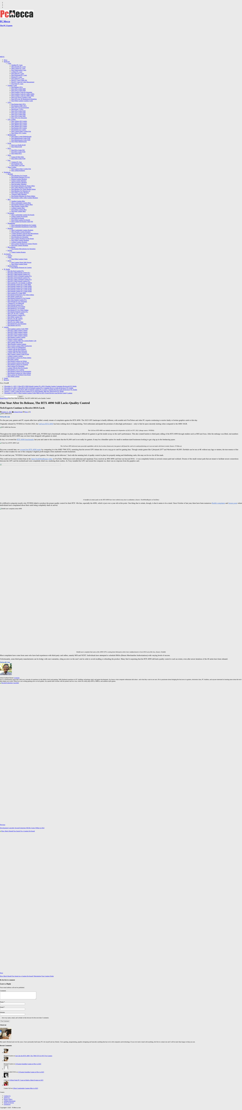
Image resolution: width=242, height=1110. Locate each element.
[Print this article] (9, 417)
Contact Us (7, 1096)
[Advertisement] (121, 41)
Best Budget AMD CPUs (19, 106)
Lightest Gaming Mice (18, 208)
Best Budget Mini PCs (14, 320)
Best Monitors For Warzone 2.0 (20, 191)
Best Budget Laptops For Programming (19, 371)
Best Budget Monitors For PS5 (20, 177)
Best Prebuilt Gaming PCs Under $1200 (20, 289)
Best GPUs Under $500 (18, 90)
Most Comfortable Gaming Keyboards (22, 215)
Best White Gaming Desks (19, 264)
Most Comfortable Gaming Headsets (22, 230)
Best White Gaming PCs (15, 317)
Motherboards (12, 135)
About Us (7, 1097)
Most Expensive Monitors (19, 182)
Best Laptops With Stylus (15, 342)
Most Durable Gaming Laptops (17, 344)
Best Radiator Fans (17, 164)
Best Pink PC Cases (17, 84)
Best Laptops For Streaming (16, 366)
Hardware (7, 61)
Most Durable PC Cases (18, 67)
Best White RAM (16, 146)
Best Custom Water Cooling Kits (21, 131)
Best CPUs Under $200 (18, 112)
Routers (10, 250)
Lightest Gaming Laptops (15, 356)
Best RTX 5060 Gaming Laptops (17, 335)
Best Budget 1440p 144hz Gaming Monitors (24, 198)
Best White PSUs (16, 153)
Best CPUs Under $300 (18, 114)
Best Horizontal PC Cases (19, 75)
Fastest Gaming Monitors (18, 181)
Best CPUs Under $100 (18, 111)
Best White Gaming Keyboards (20, 220)
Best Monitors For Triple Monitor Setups (23, 189)
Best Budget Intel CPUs (18, 104)
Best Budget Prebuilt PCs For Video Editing (21, 295)
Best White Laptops (13, 376)
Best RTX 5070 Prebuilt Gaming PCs (19, 278)
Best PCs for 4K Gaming (15, 318)
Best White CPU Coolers (18, 133)
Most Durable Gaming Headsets (21, 232)
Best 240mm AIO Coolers (19, 123)
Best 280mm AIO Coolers (19, 124)
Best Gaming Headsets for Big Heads (22, 238)
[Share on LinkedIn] (4, 417)
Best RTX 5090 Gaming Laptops (17, 330)
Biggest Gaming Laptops (15, 339)
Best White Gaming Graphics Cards (22, 101)
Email (2, 1007)
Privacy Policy (8, 1099)
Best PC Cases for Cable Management (22, 82)
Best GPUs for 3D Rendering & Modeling (24, 99)
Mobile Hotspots (12, 266)
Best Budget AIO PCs (14, 325)
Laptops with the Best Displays (17, 349)
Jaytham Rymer (17, 412)
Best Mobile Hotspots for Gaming (21, 267)
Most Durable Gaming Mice (19, 206)
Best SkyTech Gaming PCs (16, 271)
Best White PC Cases (17, 78)
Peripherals (7, 172)
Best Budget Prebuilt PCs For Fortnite (19, 298)
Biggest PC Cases (16, 77)
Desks (9, 261)
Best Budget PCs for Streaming (17, 323)
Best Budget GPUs (17, 87)
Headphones (11, 223)
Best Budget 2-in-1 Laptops (16, 369)
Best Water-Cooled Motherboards (21, 136)
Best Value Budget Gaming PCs (17, 300)
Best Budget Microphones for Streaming (23, 249)
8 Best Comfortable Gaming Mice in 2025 (25, 1088)
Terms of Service (9, 1102)
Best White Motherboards (19, 141)
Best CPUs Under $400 (18, 116)
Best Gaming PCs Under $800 (17, 293)
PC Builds (7, 269)
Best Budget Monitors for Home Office (23, 186)
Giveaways (7, 1104)
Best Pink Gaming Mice (18, 211)
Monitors (10, 174)
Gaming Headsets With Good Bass (21, 235)
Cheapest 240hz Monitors (19, 194)
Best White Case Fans (17, 165)
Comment (3, 991)
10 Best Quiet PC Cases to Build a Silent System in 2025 (26, 1080)
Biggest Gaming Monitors (19, 179)
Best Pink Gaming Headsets (19, 245)
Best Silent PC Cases (17, 73)
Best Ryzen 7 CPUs (17, 109)
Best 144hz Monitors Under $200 (21, 187)
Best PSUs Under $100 (18, 152)
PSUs (9, 148)
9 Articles (16, 678)
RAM (9, 143)
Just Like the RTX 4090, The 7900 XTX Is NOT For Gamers (33, 1056)
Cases (9, 63)
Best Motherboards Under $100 (20, 138)
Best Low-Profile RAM (18, 145)
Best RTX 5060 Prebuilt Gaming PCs (19, 281)
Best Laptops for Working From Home (19, 375)
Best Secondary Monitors (18, 184)
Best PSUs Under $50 (18, 150)
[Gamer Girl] (6, 1085)
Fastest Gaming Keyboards (19, 216)
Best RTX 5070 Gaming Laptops (17, 334)
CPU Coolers (12, 119)
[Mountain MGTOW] (6, 1069)
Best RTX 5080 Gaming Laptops (17, 332)
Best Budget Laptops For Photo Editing (19, 358)
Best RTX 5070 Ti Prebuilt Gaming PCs (20, 276)
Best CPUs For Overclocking (20, 107)
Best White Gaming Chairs (19, 259)
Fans (9, 160)
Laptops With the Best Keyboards (18, 368)
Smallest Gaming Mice (18, 201)
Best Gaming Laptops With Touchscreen (20, 346)
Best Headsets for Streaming (19, 237)
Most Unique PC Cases (18, 68)
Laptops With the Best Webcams (17, 351)
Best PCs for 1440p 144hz (15, 322)
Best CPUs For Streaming (19, 118)
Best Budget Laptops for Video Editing (19, 373)
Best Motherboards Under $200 (20, 140)
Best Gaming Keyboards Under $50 (22, 221)
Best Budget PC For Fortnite (16, 308)
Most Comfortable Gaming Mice (21, 203)
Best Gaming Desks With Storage (21, 262)
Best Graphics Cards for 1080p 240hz (22, 95)
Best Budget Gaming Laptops (16, 337)
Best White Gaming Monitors (20, 192)
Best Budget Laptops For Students (18, 364)
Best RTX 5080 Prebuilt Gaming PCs (19, 274)
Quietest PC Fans (16, 162)
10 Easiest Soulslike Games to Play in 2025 (28, 1064)
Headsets (10, 228)
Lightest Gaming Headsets (19, 242)
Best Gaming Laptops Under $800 (18, 329)
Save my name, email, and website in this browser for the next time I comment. (25, 1018)
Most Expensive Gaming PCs (16, 315)
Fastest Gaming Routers (18, 252)
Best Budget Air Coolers (18, 129)
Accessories (7, 254)
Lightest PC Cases (16, 72)
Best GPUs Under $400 (18, 89)
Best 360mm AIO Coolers (19, 126)
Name (2, 1002)
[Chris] (6, 1077)
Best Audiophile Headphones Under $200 (23, 226)
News (5, 60)
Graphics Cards (12, 85)
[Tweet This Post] (2, 417)
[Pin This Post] (5, 417)
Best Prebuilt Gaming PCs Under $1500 (20, 288)
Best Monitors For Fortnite (19, 175)
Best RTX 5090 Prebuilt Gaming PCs (19, 272)
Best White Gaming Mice (19, 209)
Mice (9, 199)
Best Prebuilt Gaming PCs (15, 305)
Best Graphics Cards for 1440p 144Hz (22, 94)
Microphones (11, 247)
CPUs (9, 102)
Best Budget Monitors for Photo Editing (23, 196)
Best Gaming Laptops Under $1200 (18, 354)
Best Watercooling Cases (18, 70)
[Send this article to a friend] (7, 417)
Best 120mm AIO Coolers (19, 121)
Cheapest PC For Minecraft (16, 303)
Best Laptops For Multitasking (17, 347)
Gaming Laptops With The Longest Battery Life (22, 341)
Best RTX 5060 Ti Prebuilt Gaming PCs (20, 279)
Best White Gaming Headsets (20, 240)
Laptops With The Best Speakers (17, 352)
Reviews (6, 380)
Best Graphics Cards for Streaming (21, 92)
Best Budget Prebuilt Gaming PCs (18, 312)
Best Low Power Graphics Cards (21, 97)
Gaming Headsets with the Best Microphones (24, 233)
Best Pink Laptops (13, 359)
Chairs (9, 257)
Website (2, 1012)
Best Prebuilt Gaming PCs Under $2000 (20, 286)
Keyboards (11, 213)
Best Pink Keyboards (17, 218)
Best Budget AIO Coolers (19, 128)
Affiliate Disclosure (9, 1101)
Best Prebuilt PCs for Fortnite (16, 306)
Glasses (10, 255)
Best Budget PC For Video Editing (18, 310)
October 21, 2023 (6, 412)
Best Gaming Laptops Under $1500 (18, 363)
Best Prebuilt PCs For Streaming (17, 301)
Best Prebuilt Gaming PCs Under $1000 (20, 291)
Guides (6, 378)
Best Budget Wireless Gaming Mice (22, 204)
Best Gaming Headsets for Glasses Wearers (24, 244)
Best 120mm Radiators (18, 170)
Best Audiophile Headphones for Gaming (23, 225)
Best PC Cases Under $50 (19, 80)
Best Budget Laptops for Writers (17, 361)
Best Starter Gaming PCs (15, 296)
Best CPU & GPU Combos (16, 313)
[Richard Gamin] (6, 1052)
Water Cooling (12, 167)
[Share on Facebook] (0, 417)
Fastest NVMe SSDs (17, 157)
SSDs (9, 155)
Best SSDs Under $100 (18, 158)
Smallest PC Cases (16, 65)
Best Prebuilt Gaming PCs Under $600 (19, 284)
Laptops (6, 327)
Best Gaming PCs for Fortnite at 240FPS (20, 283)
